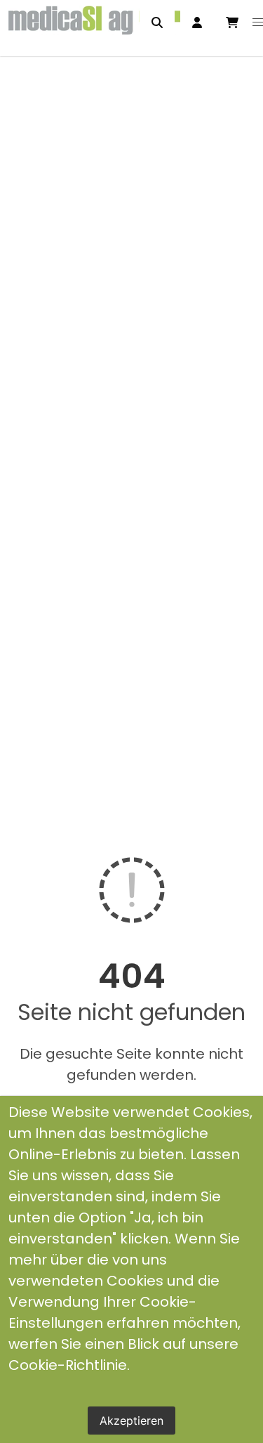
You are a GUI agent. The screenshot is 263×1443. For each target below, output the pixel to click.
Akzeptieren (131, 1420)
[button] (258, 22)
